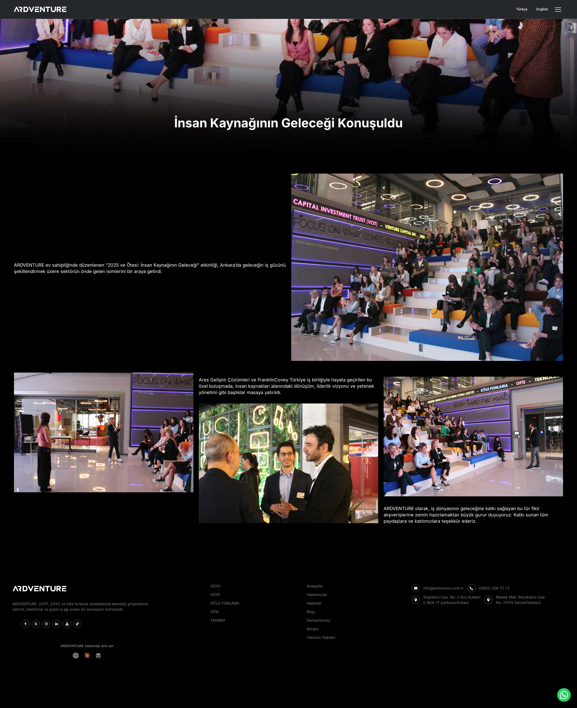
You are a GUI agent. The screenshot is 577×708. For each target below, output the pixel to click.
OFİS (214, 611)
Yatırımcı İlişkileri (321, 637)
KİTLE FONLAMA (225, 603)
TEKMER (218, 620)
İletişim (312, 629)
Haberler (314, 603)
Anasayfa (315, 586)
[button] (564, 695)
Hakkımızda (317, 594)
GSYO (215, 586)
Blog (310, 611)
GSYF (215, 594)
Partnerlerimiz (318, 620)
